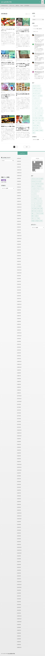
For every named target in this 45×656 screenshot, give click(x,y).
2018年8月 (19, 372)
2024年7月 (19, 184)
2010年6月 (19, 633)
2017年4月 (19, 418)
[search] (43, 19)
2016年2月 (19, 458)
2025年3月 (19, 161)
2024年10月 (19, 175)
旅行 (37, 120)
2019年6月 (19, 347)
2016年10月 (19, 435)
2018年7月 (19, 375)
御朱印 (34, 120)
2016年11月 (19, 432)
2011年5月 (19, 601)
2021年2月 (19, 295)
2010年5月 (19, 635)
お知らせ (17, 5)
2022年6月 (19, 249)
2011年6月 (19, 598)
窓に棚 (11, 60)
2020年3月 (19, 324)
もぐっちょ (34, 100)
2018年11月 (19, 364)
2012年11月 (19, 550)
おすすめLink (26, 5)
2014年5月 (19, 498)
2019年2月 (19, 355)
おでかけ (26, 22)
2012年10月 (19, 553)
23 (34, 168)
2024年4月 (19, 192)
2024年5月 (19, 189)
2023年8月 (19, 215)
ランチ (34, 115)
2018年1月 (19, 392)
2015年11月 (19, 467)
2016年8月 (19, 441)
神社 (38, 213)
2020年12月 (19, 301)
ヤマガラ (40, 203)
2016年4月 (19, 452)
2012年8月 (19, 558)
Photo (26, 20)
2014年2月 (19, 507)
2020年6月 (19, 318)
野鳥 (33, 130)
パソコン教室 (35, 108)
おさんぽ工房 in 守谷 (11, 653)
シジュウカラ (38, 103)
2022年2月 (19, 261)
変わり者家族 (27, 24)
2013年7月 (19, 527)
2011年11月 (19, 584)
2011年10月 (19, 587)
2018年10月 (19, 367)
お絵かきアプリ (22, 125)
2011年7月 (19, 595)
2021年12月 (19, 267)
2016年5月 (19, 450)
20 (40, 166)
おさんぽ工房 (35, 90)
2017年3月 (19, 421)
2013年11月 (19, 515)
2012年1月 (19, 578)
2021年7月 (19, 281)
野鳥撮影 (37, 130)
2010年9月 (19, 624)
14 (41, 164)
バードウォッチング (36, 105)
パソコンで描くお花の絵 (37, 28)
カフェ (34, 103)
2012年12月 (19, 547)
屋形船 (12, 124)
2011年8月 (19, 593)
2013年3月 (19, 538)
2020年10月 (19, 307)
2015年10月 (19, 470)
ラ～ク (37, 37)
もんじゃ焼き (9, 124)
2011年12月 (19, 581)
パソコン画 (40, 108)
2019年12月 (19, 332)
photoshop (26, 119)
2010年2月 (19, 644)
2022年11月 (19, 238)
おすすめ (8, 51)
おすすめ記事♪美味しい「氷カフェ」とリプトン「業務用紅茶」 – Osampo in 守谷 (23, 65)
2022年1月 (19, 264)
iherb (39, 85)
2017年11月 (19, 398)
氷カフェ (25, 60)
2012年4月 (19, 570)
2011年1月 (19, 613)
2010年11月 (19, 618)
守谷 (32, 208)
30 (34, 170)
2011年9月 (19, 590)
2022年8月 (19, 244)
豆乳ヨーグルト (38, 127)
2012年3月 (19, 573)
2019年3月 (19, 352)
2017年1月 (19, 427)
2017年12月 (19, 395)
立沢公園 (34, 125)
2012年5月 (19, 567)
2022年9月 (19, 241)
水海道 (40, 120)
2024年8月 (19, 181)
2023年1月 (19, 232)
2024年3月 (19, 195)
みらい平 (37, 98)
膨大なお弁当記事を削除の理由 (22, 94)
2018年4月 (19, 384)
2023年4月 (19, 224)
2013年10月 (19, 518)
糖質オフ (38, 125)
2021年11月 (19, 269)
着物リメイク (34, 213)
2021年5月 (19, 287)
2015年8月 (19, 475)
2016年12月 (19, 430)
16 (34, 166)
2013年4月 (19, 535)
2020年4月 (19, 321)
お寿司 (18, 28)
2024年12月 (19, 169)
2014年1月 (19, 510)
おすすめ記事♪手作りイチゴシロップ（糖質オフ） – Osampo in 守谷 (8, 96)
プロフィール (11, 5)
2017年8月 (19, 407)
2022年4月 (19, 255)
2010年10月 (19, 621)
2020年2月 (19, 327)
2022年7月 (19, 247)
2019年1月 (19, 358)
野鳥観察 (41, 130)
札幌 (28, 28)
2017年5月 (19, 415)
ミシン (33, 203)
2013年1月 (19, 544)
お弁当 (28, 83)
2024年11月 (19, 172)
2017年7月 (19, 410)
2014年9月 (19, 490)
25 (37, 168)
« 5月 (33, 171)
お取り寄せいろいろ (10, 53)
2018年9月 (19, 370)
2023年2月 (19, 229)
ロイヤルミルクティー (20, 60)
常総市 (38, 208)
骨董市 (34, 132)
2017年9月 (19, 404)
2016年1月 (19, 461)
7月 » (35, 171)
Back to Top (22, 153)
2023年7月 (19, 218)
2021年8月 (19, 278)
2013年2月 (19, 541)
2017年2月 (19, 424)
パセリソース (11, 27)
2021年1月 (19, 298)
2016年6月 (19, 447)
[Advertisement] (7, 168)
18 (37, 166)
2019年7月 (19, 344)
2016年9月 (19, 438)
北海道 (26, 28)
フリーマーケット (35, 110)
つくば (34, 98)
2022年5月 (19, 252)
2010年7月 (19, 630)
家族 (35, 208)
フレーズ (41, 110)
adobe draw (35, 85)
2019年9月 (19, 338)
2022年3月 (19, 258)
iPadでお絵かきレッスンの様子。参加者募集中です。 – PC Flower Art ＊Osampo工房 (22, 129)
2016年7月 (19, 444)
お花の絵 (40, 95)
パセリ (8, 27)
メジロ (36, 203)
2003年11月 (19, 647)
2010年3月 (19, 641)
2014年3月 (19, 504)
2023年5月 (19, 221)
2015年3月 (19, 487)
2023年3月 (19, 227)
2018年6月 (19, 378)
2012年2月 (19, 575)
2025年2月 (19, 164)
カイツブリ (39, 100)
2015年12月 (19, 464)
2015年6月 (19, 481)
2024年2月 (19, 198)
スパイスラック (4, 60)
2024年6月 (19, 187)
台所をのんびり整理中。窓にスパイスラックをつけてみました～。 (7, 64)
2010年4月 (19, 638)
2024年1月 (19, 201)
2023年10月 (19, 209)
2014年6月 (19, 495)
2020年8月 (19, 312)
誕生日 (34, 127)
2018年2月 (19, 390)
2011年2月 (19, 610)
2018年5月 (19, 381)
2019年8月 (19, 341)
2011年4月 (19, 604)
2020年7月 (19, 315)
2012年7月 (19, 561)
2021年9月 (19, 275)
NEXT (27, 146)
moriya (22, 5)
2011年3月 (19, 607)
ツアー (20, 28)
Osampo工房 (35, 25)
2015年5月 (19, 484)
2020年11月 (19, 304)
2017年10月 (19, 401)
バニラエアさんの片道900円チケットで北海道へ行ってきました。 (22, 31)
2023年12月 (19, 204)
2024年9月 (19, 178)
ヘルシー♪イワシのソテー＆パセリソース (8, 29)
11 (37, 164)
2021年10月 (19, 272)
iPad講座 (34, 88)
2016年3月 (19, 455)
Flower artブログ (5, 5)
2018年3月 (19, 387)
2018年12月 (19, 361)
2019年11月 (19, 335)
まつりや (23, 28)
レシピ (13, 18)
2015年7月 (19, 478)
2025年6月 (19, 158)
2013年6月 (19, 530)
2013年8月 (19, 524)
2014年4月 (19, 501)
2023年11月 (19, 207)
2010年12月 (19, 615)
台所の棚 (8, 60)
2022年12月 (19, 235)
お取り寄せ (34, 93)
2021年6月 (19, 284)
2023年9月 (19, 212)
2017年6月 (19, 412)
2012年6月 (19, 564)
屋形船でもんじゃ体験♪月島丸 (8, 126)
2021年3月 (19, 292)
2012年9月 (19, 555)
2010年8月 (19, 627)
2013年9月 (19, 521)
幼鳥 (41, 208)
